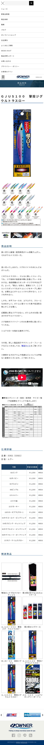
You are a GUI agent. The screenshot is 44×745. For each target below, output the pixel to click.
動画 (3, 24)
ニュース (4, 9)
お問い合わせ (6, 61)
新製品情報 (5, 14)
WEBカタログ (6, 51)
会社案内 (4, 40)
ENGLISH (39, 77)
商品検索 (4, 19)
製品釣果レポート (7, 56)
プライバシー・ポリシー (10, 66)
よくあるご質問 (7, 45)
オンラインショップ (8, 35)
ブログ (3, 30)
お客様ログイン (7, 72)
